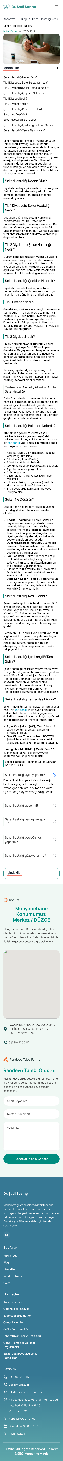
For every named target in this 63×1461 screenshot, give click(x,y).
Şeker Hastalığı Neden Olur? (20, 77)
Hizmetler (9, 1269)
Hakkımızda (10, 1256)
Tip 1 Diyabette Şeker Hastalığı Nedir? (25, 82)
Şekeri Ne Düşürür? (15, 114)
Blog (6, 1262)
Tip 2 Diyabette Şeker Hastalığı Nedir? (26, 87)
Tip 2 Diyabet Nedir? (15, 103)
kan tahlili (14, 442)
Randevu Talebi (12, 1276)
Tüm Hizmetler (12, 1302)
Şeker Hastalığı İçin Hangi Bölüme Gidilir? (28, 125)
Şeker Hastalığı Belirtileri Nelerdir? (24, 109)
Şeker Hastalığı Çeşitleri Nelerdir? (23, 93)
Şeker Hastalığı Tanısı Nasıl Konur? (24, 130)
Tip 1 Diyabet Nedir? (15, 98)
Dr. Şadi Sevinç (10, 31)
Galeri (7, 1283)
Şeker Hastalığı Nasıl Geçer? (20, 119)
